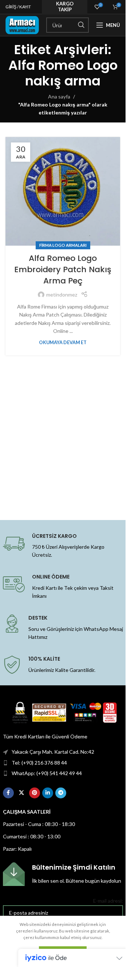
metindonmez (61, 294)
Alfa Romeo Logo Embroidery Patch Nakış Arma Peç (62, 269)
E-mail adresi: (108, 901)
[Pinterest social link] (34, 792)
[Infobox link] (63, 874)
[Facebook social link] (8, 792)
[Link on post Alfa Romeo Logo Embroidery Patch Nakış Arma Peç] (62, 191)
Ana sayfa (59, 96)
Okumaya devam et (63, 342)
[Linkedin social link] (47, 792)
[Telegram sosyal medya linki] (60, 792)
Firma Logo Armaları (63, 245)
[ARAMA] (81, 25)
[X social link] (21, 792)
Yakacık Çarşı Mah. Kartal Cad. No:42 (53, 752)
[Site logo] (22, 24)
